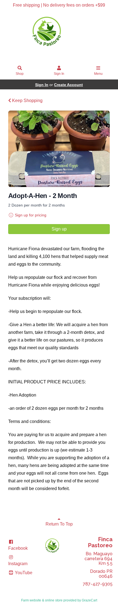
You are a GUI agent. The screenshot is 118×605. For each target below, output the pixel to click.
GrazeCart (89, 600)
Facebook (18, 548)
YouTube (23, 572)
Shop (20, 74)
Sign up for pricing (30, 215)
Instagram (17, 563)
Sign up (59, 229)
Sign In (59, 74)
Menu (98, 74)
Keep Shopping (27, 100)
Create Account (68, 84)
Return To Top (59, 524)
